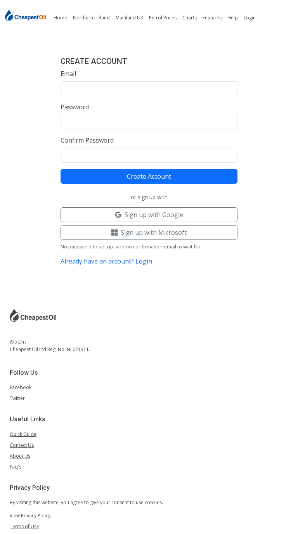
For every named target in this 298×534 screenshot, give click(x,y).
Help (232, 17)
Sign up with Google (154, 214)
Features (212, 17)
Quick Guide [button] (23, 434)
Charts (189, 17)
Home (60, 17)
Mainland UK (129, 17)
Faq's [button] (15, 466)
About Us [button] (20, 456)
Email (68, 73)
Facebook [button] (20, 387)
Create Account (149, 176)
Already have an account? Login (106, 261)
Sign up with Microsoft (154, 232)
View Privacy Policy (30, 515)
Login (250, 17)
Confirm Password (87, 140)
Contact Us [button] (22, 445)
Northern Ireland (91, 17)
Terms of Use (24, 526)
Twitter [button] (17, 398)
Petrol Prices (163, 17)
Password (75, 107)
